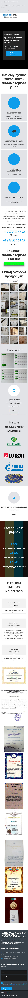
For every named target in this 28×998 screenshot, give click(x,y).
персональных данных (21, 983)
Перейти (14, 514)
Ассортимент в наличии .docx (14, 506)
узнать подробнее (12, 53)
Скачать (14, 410)
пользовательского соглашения (18, 984)
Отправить (6, 989)
